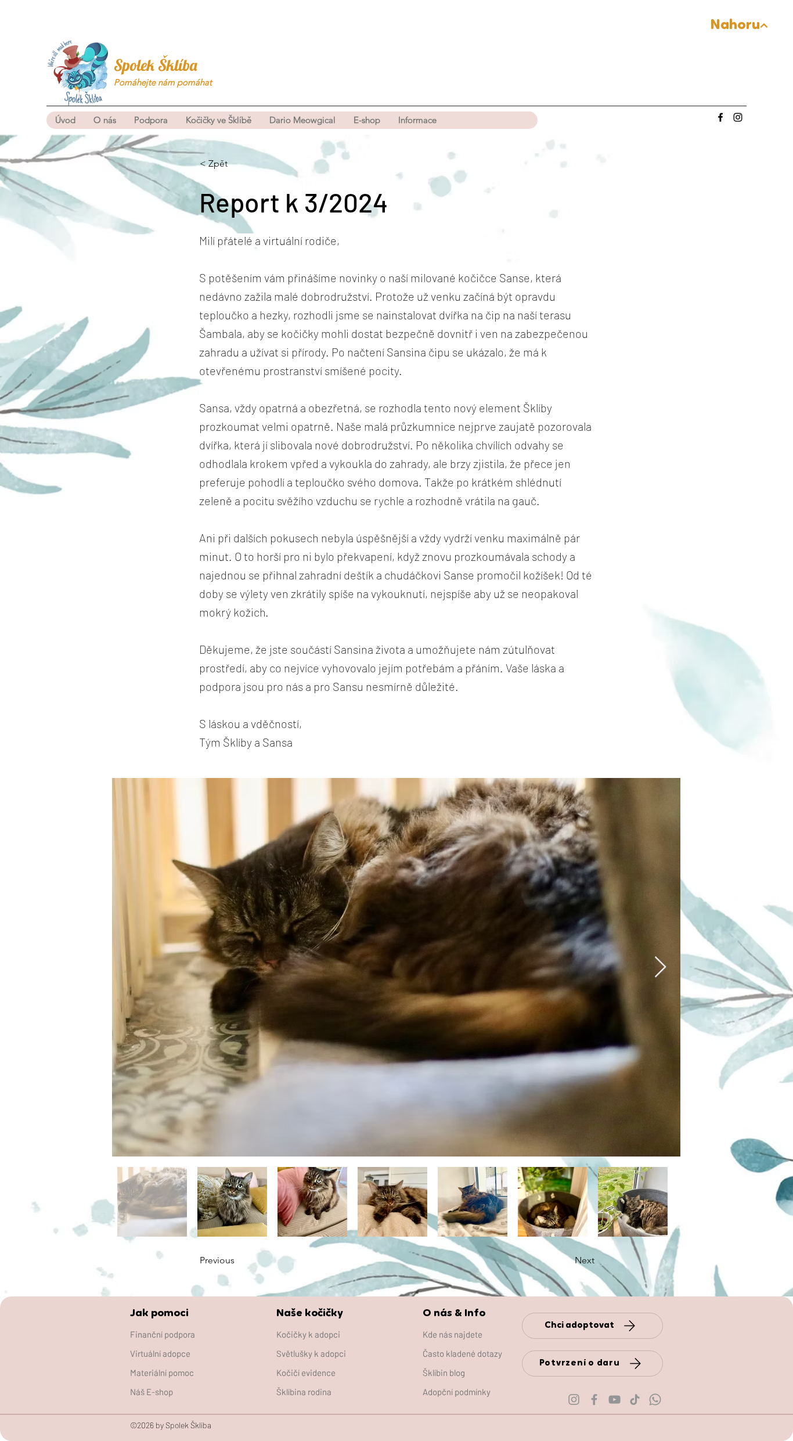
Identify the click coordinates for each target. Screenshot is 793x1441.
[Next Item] (660, 967)
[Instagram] (738, 117)
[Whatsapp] (655, 1399)
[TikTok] (635, 1399)
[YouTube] (614, 1399)
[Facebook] (720, 117)
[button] (218, 120)
